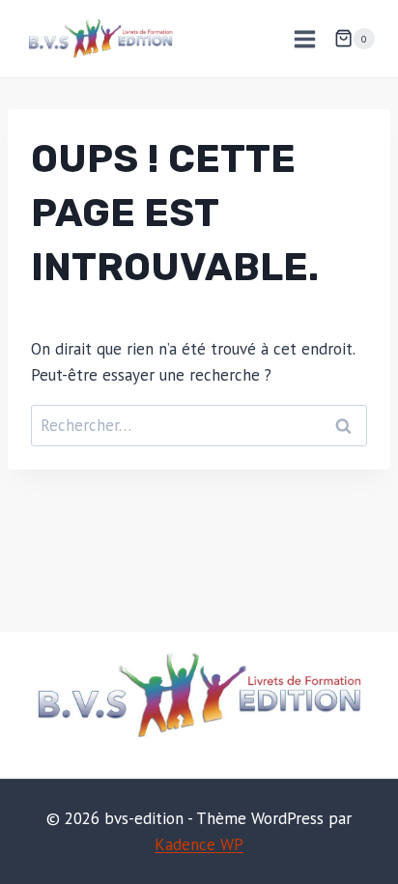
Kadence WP (199, 844)
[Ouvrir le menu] (304, 38)
